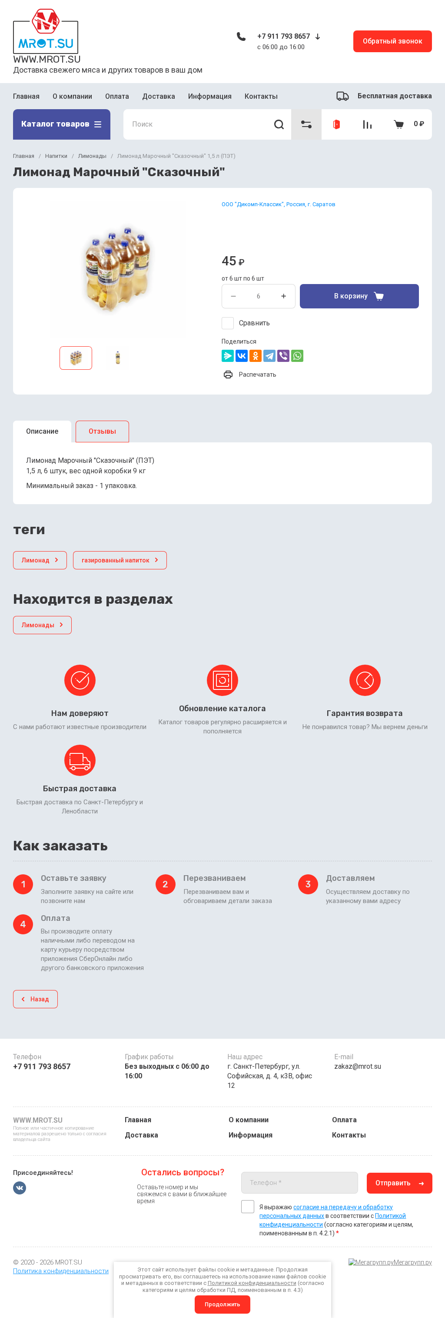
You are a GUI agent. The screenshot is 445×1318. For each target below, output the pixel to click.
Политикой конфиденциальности (252, 1283)
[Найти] (279, 124)
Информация (210, 96)
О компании (72, 96)
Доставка (158, 96)
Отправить (393, 1183)
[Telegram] (269, 356)
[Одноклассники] (255, 356)
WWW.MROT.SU (47, 59)
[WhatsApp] (297, 356)
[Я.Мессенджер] (228, 356)
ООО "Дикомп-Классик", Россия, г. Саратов (278, 204)
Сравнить (254, 323)
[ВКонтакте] (242, 356)
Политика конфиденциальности (61, 1271)
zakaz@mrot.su (357, 1066)
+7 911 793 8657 (283, 36)
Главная (26, 96)
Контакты (261, 96)
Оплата (117, 96)
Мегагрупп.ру (413, 1262)
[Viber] (283, 356)
